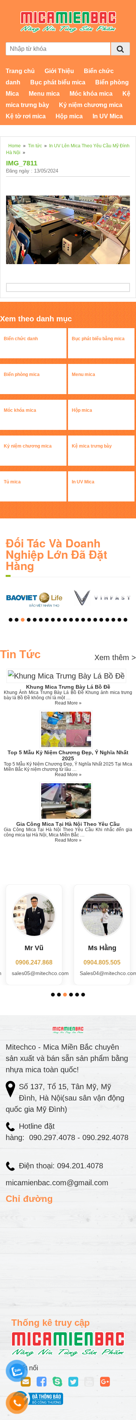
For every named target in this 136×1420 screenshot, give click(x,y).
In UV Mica (108, 116)
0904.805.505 (102, 962)
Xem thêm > (115, 657)
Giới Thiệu (59, 71)
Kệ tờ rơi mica (26, 116)
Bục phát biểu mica (57, 82)
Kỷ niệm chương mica (90, 105)
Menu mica (44, 93)
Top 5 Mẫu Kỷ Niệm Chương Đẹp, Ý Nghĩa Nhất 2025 (68, 755)
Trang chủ (20, 71)
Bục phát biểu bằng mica (98, 338)
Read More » (68, 703)
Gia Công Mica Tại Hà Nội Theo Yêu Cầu (68, 824)
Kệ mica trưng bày (92, 446)
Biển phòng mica (22, 374)
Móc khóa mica (91, 93)
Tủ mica (12, 482)
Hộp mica (69, 116)
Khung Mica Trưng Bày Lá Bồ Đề (68, 687)
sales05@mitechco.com (40, 973)
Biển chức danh (21, 338)
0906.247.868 (34, 962)
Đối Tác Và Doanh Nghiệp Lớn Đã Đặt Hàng (56, 554)
